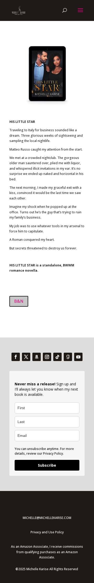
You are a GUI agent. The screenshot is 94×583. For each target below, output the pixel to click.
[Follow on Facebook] (15, 354)
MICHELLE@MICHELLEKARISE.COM (47, 515)
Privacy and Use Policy (47, 530)
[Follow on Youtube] (78, 354)
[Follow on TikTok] (57, 354)
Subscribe (47, 462)
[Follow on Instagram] (47, 354)
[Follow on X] (26, 354)
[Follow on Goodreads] (68, 354)
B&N (18, 299)
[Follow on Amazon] (36, 354)
